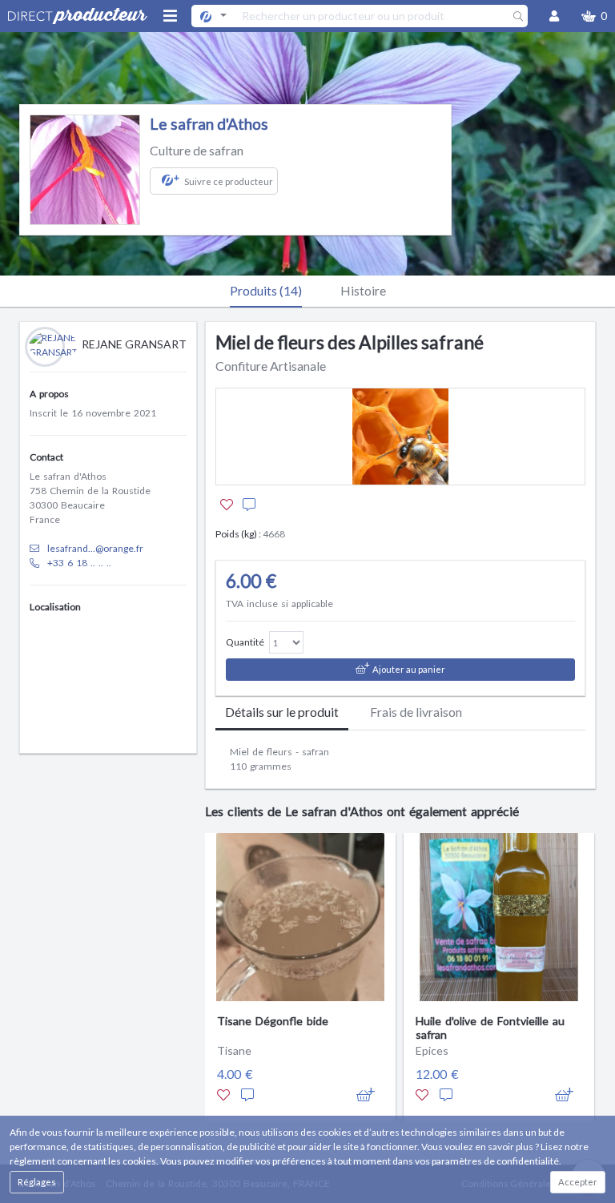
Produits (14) (266, 290)
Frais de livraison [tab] (416, 711)
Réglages (37, 1182)
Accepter (577, 1182)
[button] (594, 16)
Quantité (245, 642)
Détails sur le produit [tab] (282, 711)
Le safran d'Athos (209, 124)
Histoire (363, 290)
